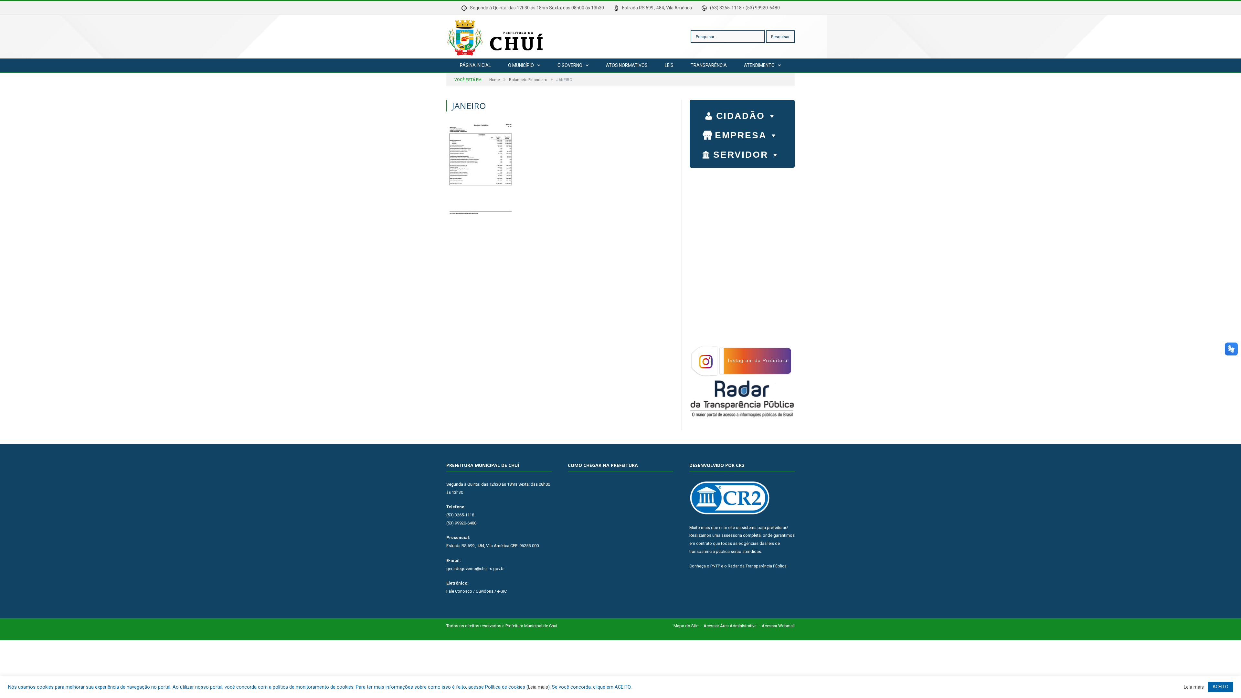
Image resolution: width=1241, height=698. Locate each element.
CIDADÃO (740, 116)
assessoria (731, 535)
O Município (521, 65)
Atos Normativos (627, 65)
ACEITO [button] (1220, 686)
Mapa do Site (686, 625)
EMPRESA (741, 135)
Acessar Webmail (778, 625)
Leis (669, 65)
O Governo (569, 65)
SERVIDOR (740, 155)
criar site (727, 527)
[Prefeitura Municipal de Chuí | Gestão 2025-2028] (496, 37)
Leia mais (538, 687)
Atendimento (759, 65)
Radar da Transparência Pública (757, 566)
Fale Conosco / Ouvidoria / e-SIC (476, 591)
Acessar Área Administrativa (730, 625)
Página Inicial (475, 65)
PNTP (715, 566)
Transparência (709, 65)
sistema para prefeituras (764, 527)
